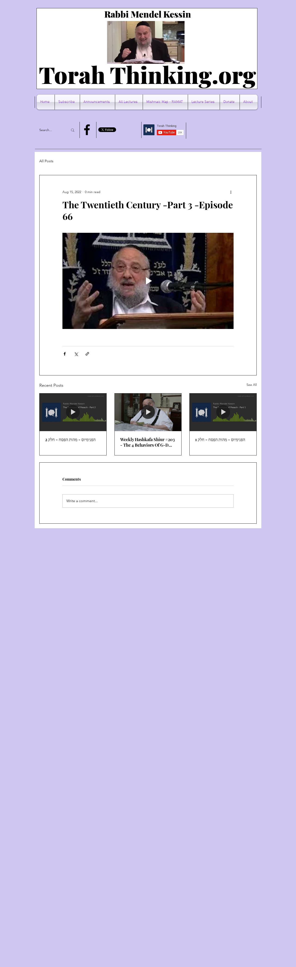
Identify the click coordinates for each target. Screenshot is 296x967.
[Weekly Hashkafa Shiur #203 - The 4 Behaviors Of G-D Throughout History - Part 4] (148, 412)
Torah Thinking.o (135, 74)
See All (252, 385)
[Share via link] (87, 354)
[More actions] (231, 192)
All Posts (46, 161)
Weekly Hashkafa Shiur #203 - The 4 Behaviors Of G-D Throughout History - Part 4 (147, 442)
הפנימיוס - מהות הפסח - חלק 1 (220, 439)
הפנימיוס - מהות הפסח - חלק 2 (70, 439)
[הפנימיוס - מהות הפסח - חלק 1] (223, 412)
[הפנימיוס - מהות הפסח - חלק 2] (73, 412)
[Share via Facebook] (64, 354)
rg (244, 74)
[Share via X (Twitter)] (76, 354)
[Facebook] (87, 130)
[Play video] (148, 281)
